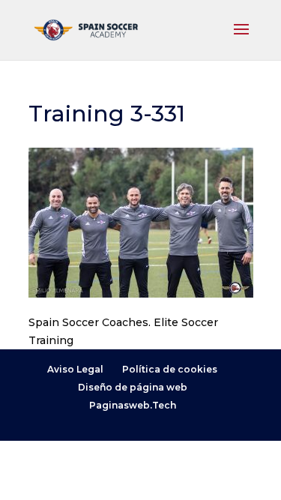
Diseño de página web (132, 387)
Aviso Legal (75, 369)
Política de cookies (169, 369)
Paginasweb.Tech (132, 405)
